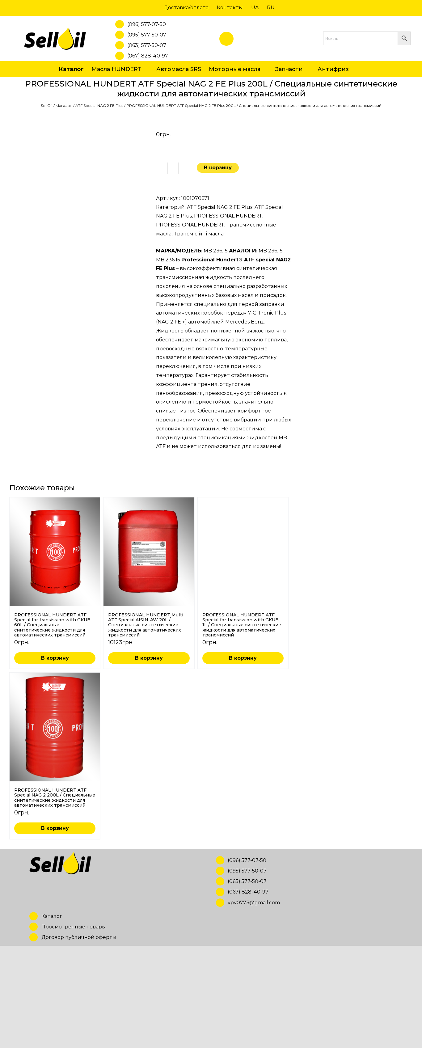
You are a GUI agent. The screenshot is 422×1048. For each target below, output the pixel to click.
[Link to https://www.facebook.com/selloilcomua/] (226, 39)
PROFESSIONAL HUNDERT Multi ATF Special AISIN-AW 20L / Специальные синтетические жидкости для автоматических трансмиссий (145, 625)
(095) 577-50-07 (146, 35)
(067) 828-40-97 (147, 56)
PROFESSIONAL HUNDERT (228, 216)
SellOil (47, 105)
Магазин (64, 105)
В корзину (218, 168)
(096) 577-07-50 (146, 24)
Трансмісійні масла (199, 234)
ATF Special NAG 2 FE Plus (99, 105)
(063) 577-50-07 (146, 45)
